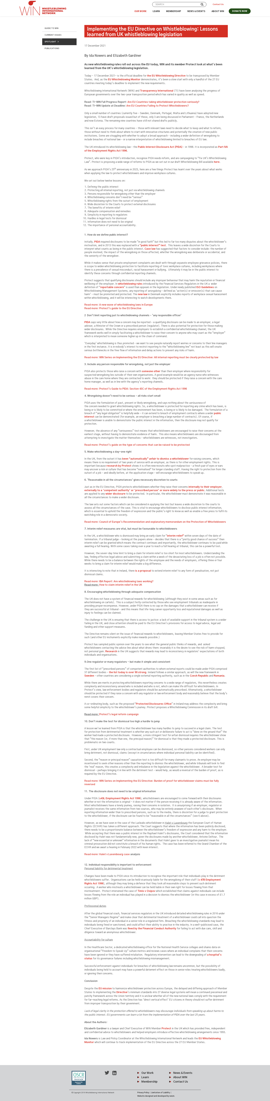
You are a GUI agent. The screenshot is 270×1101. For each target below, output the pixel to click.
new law (143, 294)
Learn (156, 11)
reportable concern (112, 287)
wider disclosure (115, 494)
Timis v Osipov (146, 891)
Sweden (89, 676)
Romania (219, 676)
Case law (150, 249)
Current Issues (53, 35)
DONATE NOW (239, 11)
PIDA (97, 242)
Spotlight (50, 42)
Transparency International (156, 91)
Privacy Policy (143, 1093)
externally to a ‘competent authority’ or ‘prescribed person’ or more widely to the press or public (144, 490)
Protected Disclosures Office (154, 704)
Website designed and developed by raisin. (156, 1096)
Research (111, 651)
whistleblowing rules (130, 284)
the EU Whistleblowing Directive (166, 76)
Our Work (140, 11)
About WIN (218, 11)
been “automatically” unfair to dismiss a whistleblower (155, 459)
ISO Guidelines (205, 287)
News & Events (196, 11)
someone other (151, 371)
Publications (52, 48)
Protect (166, 1028)
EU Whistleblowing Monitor (124, 79)
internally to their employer (205, 487)
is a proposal (143, 571)
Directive (122, 992)
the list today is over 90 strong (127, 672)
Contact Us (218, 4)
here (217, 162)
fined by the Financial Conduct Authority (152, 928)
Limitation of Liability (160, 1093)
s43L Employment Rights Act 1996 (119, 798)
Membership (173, 11)
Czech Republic (199, 676)
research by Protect (118, 466)
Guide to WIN (51, 28)
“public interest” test (152, 245)
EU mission (105, 988)
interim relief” (175, 536)
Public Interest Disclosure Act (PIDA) (160, 147)
